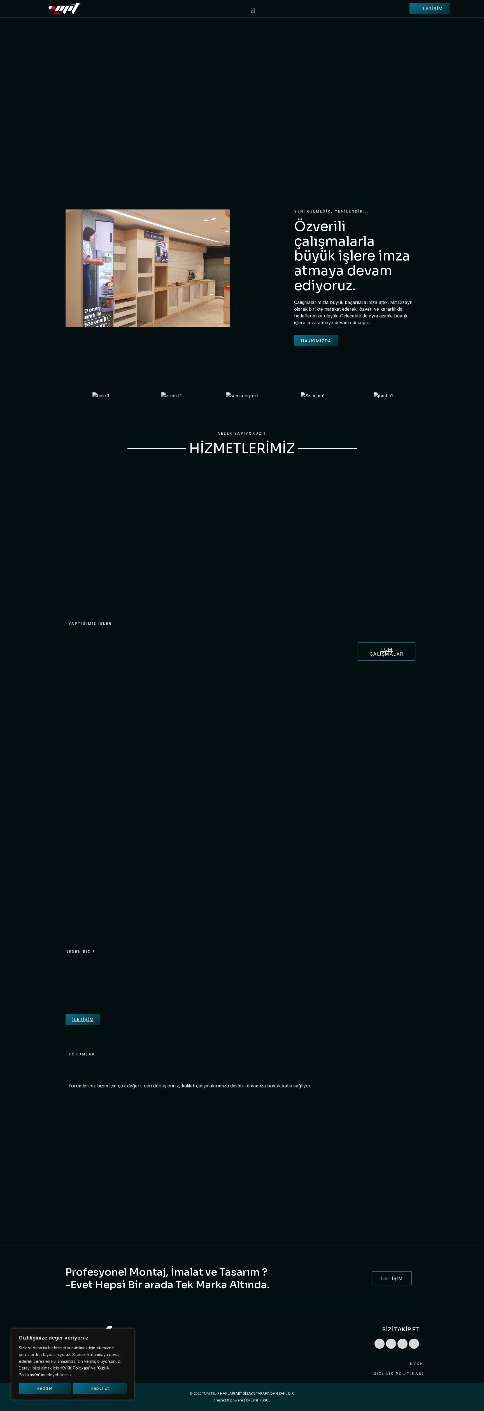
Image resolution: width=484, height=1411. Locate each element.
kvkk (417, 1364)
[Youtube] (414, 1344)
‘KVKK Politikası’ (75, 1368)
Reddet (45, 1388)
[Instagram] (391, 1344)
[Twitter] (402, 1344)
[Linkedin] (379, 1344)
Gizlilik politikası (399, 1373)
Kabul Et (100, 1388)
